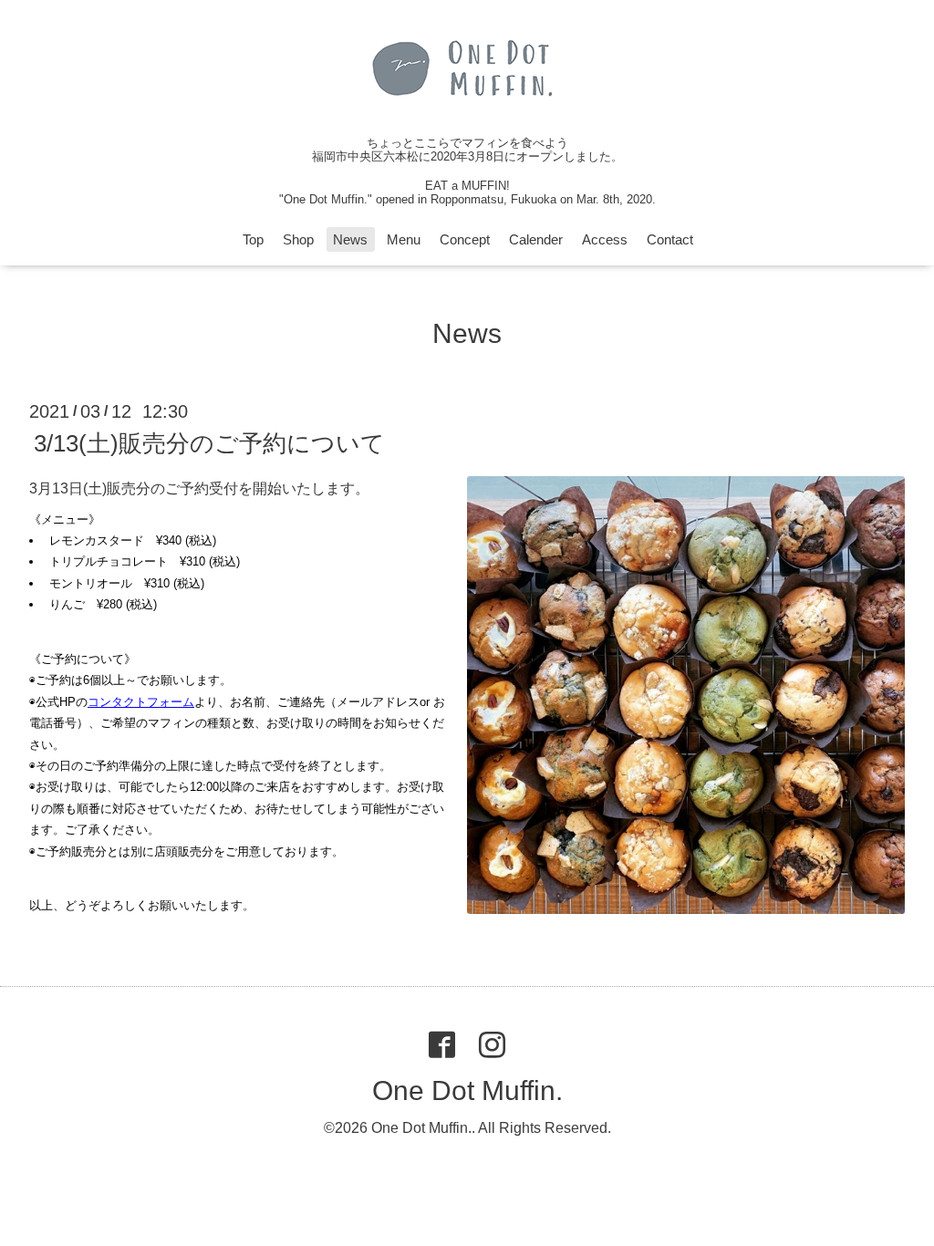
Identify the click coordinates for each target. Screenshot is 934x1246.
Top (253, 239)
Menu (403, 239)
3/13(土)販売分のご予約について (209, 443)
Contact (670, 239)
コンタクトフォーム (141, 702)
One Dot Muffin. (467, 1090)
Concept (465, 239)
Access (605, 239)
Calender (536, 239)
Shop (298, 239)
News (350, 239)
